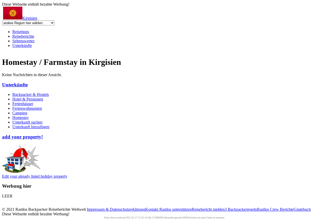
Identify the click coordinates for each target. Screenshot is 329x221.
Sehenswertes (23, 41)
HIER (186, 217)
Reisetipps (20, 31)
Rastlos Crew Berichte (275, 209)
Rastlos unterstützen (175, 209)
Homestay (20, 117)
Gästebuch (302, 209)
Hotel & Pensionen (27, 99)
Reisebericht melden (208, 209)
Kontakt (152, 209)
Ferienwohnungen (27, 108)
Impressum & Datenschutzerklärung (116, 209)
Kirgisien (29, 18)
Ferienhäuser (22, 104)
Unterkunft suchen (27, 122)
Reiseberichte (23, 36)
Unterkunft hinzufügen (30, 127)
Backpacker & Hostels (30, 94)
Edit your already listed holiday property (34, 176)
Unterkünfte (22, 45)
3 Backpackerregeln (241, 209)
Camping (19, 113)
